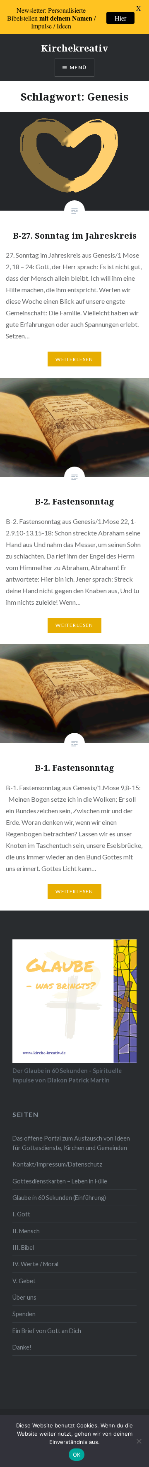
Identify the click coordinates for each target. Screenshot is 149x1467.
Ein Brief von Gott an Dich (46, 1330)
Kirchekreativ (74, 48)
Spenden (24, 1313)
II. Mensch (26, 1231)
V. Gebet (24, 1280)
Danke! (21, 1347)
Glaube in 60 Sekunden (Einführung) (59, 1197)
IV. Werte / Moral (35, 1263)
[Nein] (139, 1441)
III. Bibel (23, 1247)
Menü (78, 67)
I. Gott (21, 1214)
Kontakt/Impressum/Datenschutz (57, 1164)
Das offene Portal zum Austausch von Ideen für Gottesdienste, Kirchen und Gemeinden (71, 1143)
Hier (120, 18)
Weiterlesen (74, 359)
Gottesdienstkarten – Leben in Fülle (59, 1181)
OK (77, 1454)
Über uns (24, 1297)
